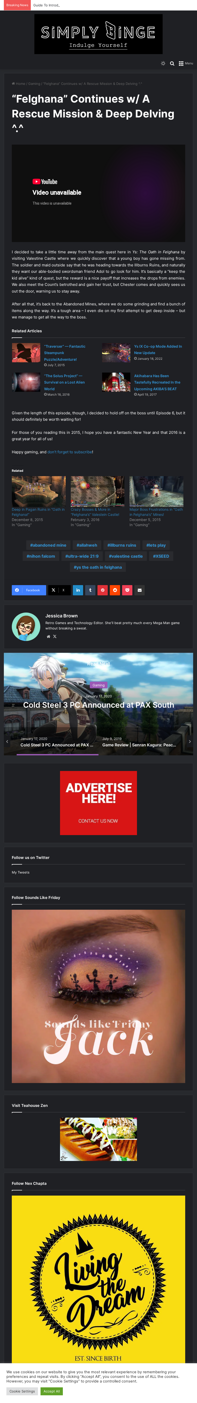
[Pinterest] (102, 590)
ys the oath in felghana (99, 567)
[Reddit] (115, 590)
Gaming (34, 84)
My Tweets (20, 872)
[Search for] (172, 63)
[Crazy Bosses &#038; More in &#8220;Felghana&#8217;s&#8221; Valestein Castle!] (98, 491)
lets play (157, 545)
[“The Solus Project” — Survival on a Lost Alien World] (26, 382)
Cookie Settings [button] (22, 1391)
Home (20, 84)
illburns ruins (123, 545)
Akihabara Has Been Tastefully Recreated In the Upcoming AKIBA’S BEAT (157, 382)
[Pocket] (127, 590)
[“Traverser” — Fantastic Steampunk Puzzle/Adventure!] (26, 352)
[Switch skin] (163, 63)
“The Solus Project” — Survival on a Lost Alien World (64, 382)
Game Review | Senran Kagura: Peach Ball (99, 704)
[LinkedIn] (78, 590)
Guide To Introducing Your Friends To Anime (68, 5)
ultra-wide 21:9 (83, 556)
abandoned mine (49, 545)
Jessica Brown (61, 615)
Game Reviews (99, 685)
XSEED (162, 556)
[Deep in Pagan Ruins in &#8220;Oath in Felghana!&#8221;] (39, 491)
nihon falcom (42, 556)
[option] (99, 704)
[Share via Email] (139, 590)
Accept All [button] (52, 1391)
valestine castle (127, 556)
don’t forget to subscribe (69, 451)
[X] (55, 637)
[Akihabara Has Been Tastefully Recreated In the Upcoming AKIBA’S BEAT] (116, 382)
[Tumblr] (90, 590)
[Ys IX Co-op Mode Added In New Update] (116, 352)
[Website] (48, 637)
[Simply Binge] (98, 34)
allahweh (88, 545)
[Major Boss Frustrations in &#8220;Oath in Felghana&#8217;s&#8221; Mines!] (156, 491)
